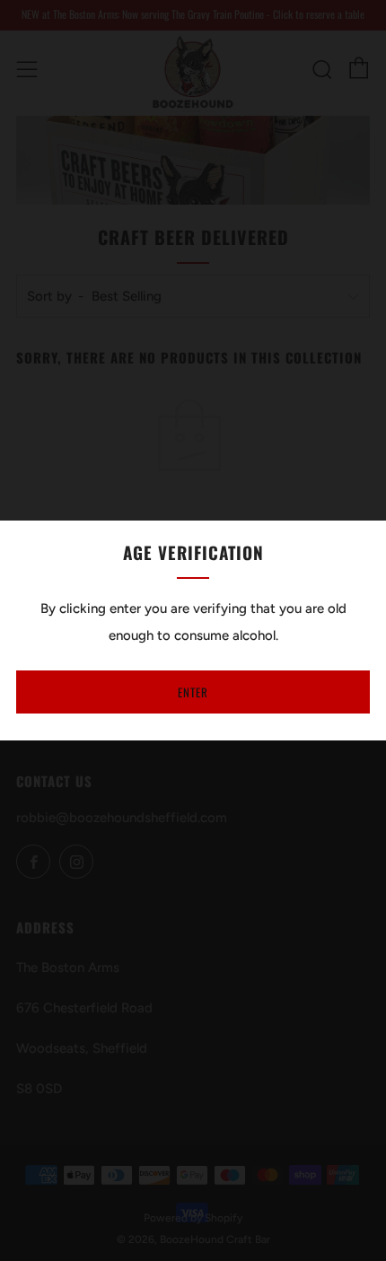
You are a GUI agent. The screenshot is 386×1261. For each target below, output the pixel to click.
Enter (193, 692)
